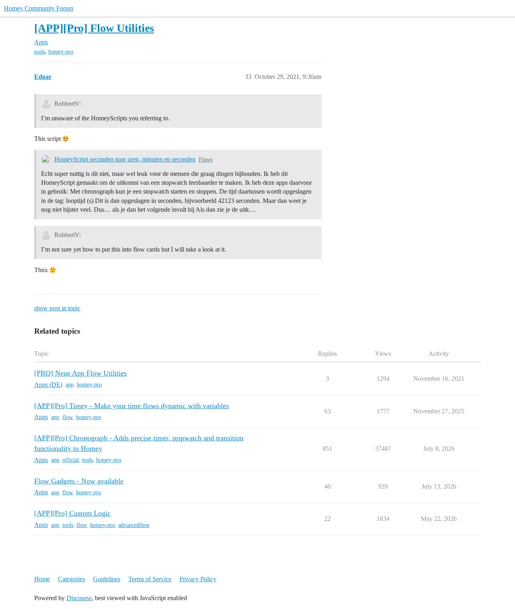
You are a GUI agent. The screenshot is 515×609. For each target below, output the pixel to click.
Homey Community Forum (38, 8)
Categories (71, 579)
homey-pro (60, 52)
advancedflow (134, 525)
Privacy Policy (197, 579)
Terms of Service (149, 579)
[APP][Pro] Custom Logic (72, 513)
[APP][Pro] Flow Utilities (94, 28)
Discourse (79, 598)
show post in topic (57, 308)
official (70, 460)
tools (39, 52)
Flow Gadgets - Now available (79, 481)
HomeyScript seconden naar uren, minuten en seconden (125, 159)
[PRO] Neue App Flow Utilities (80, 373)
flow (67, 417)
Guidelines (106, 579)
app (70, 385)
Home (42, 579)
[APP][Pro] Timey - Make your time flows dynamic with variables (131, 406)
